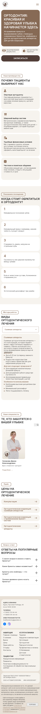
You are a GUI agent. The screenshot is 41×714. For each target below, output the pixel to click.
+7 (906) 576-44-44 (10, 615)
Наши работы (8, 645)
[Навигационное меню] (37, 4)
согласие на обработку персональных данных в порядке (14, 707)
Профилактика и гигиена (28, 648)
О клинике (7, 638)
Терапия (22, 635)
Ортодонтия (24, 643)
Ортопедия (23, 640)
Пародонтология (26, 645)
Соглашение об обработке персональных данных (19, 667)
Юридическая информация (13, 659)
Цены (5, 643)
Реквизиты (7, 661)
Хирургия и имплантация (29, 638)
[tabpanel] (20, 369)
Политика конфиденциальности (15, 664)
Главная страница (10, 635)
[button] (20, 58)
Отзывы (6, 648)
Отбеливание (24, 650)
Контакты (7, 650)
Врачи (5, 640)
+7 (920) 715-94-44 (10, 612)
